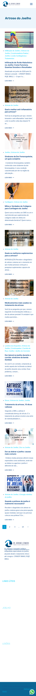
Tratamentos (9, 58)
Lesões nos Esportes (13, 346)
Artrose (6, 611)
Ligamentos (7, 623)
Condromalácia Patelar (19, 53)
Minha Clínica (8, 590)
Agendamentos (9, 584)
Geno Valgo (7, 617)
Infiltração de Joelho (12, 51)
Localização (8, 593)
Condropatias (16, 348)
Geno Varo (7, 620)
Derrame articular (11, 635)
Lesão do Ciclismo (10, 656)
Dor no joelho (9, 632)
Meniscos (6, 626)
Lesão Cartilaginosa (18, 56)
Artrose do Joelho (11, 105)
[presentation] (19, 39)
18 (23, 527)
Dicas (7, 400)
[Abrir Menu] (31, 4)
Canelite (6, 646)
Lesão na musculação (12, 662)
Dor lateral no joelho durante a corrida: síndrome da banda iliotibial (18, 357)
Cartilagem (9, 202)
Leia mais (9, 81)
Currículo (7, 587)
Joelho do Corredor (22, 351)
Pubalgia (6, 665)
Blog (4, 599)
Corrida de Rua (9, 649)
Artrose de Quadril (11, 671)
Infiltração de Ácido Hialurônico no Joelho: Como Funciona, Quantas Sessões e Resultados (18, 64)
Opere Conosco (9, 596)
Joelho (7, 56)
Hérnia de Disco (9, 668)
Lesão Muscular (9, 659)
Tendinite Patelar (10, 629)
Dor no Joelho (25, 447)
